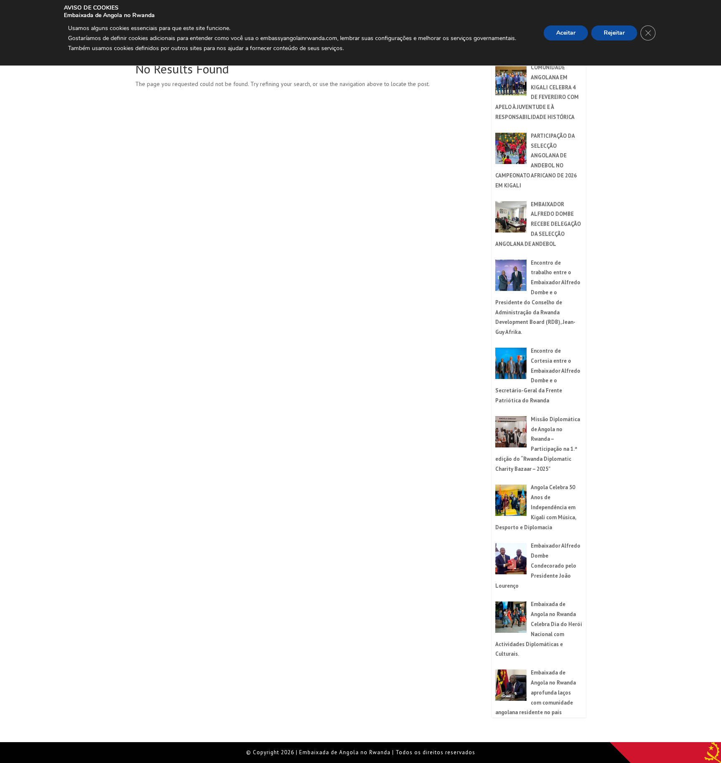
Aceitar (565, 33)
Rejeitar (614, 33)
